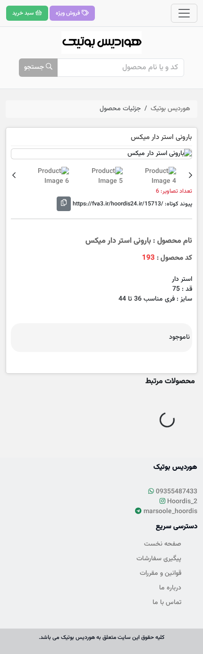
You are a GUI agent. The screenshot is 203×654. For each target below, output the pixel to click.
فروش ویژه (69, 13)
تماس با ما (166, 602)
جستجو (35, 67)
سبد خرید (23, 13)
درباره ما (170, 588)
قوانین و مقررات (160, 573)
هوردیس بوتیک (170, 109)
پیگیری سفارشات (158, 559)
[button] (190, 176)
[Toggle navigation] (184, 13)
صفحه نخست (162, 544)
